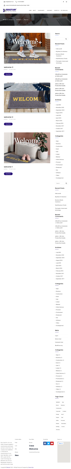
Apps (57, 141)
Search (57, 33)
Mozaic (30, 442)
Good (62, 414)
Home (30, 10)
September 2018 (60, 110)
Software (58, 172)
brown (57, 405)
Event (57, 149)
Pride (16, 442)
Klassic (16, 452)
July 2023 (58, 104)
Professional (59, 164)
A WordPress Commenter (61, 74)
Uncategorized (59, 178)
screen (63, 426)
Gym (57, 151)
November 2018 (60, 107)
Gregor (57, 417)
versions (58, 429)
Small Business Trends (61, 58)
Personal (58, 162)
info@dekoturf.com (10, 1)
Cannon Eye (30, 467)
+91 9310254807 (20, 1)
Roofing (57, 426)
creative (64, 411)
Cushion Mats (41, 10)
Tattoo (57, 175)
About (34, 10)
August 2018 (59, 112)
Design (57, 414)
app (63, 402)
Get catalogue (64, 10)
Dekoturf (8, 467)
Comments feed (59, 342)
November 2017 (60, 126)
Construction (59, 146)
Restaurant (59, 167)
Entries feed (58, 339)
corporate (58, 411)
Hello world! (59, 48)
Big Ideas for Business (61, 51)
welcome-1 (8, 167)
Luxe (16, 445)
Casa (31, 446)
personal (63, 420)
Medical (58, 157)
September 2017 (60, 131)
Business (58, 143)
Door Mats (49, 10)
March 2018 (59, 120)
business (63, 405)
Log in (56, 335)
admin (56, 83)
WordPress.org (58, 345)
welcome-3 (8, 67)
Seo (57, 170)
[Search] (66, 183)
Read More (8, 74)
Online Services (60, 159)
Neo (17, 455)
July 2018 (58, 115)
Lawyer (58, 154)
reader (57, 423)
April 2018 (58, 118)
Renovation (63, 423)
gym (62, 417)
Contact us (56, 10)
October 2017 (59, 128)
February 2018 (59, 123)
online (57, 420)
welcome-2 (8, 117)
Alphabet (58, 402)
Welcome (33, 449)
